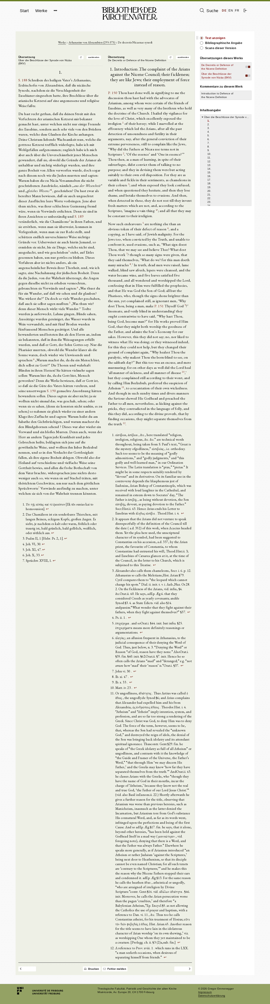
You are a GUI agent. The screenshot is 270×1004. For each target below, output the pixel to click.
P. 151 (159, 306)
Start (24, 10)
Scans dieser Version (220, 48)
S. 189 (79, 216)
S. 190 (51, 390)
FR (237, 10)
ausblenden (93, 57)
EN (230, 10)
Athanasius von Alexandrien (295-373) (92, 42)
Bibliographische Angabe (223, 43)
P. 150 (112, 92)
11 (123, 387)
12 (124, 423)
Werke (41, 10)
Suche (211, 10)
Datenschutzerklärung (211, 995)
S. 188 (22, 80)
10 (183, 371)
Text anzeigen (215, 38)
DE (224, 10)
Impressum (205, 992)
